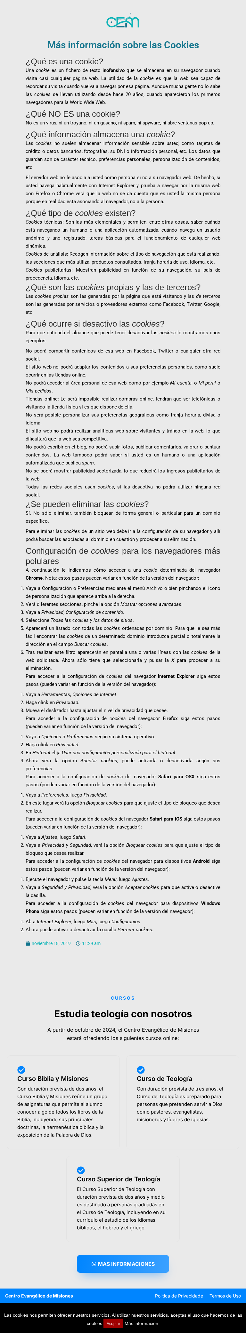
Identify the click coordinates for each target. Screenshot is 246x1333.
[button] (123, 1264)
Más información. (142, 1323)
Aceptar (113, 1323)
